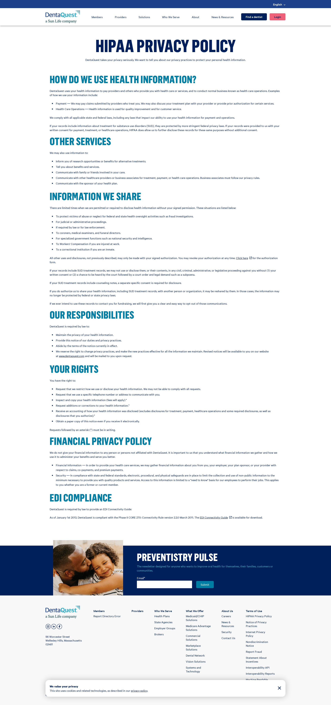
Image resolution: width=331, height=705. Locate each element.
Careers (226, 616)
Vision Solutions (195, 661)
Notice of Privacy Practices (256, 624)
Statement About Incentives (256, 659)
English (277, 4)
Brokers (159, 634)
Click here (244, 258)
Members (97, 17)
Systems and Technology (193, 669)
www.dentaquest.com (71, 356)
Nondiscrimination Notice (257, 643)
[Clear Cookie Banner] (279, 688)
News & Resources (223, 17)
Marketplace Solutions (193, 647)
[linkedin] (53, 626)
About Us (227, 611)
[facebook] (59, 626)
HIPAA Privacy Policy (259, 616)
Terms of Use (254, 611)
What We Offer (195, 611)
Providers (120, 17)
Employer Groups (164, 628)
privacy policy (139, 690)
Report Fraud (254, 651)
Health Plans (162, 616)
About (195, 17)
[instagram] (48, 626)
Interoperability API (257, 667)
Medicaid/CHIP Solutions (195, 618)
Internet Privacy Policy (255, 634)
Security (227, 632)
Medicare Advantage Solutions (198, 628)
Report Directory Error (107, 616)
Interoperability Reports (260, 673)
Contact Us (228, 638)
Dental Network (195, 655)
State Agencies (163, 622)
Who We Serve (170, 17)
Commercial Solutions (193, 637)
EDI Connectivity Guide (216, 517)
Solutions (144, 17)
